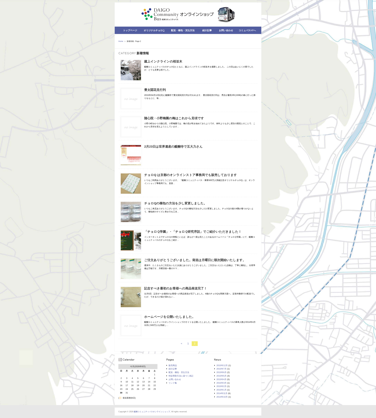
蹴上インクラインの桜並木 (163, 61)
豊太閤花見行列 (155, 89)
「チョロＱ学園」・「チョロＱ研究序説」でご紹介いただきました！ (192, 231)
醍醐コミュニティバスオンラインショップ (152, 412)
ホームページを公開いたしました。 (169, 316)
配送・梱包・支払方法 (183, 30)
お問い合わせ (226, 30)
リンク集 (173, 383)
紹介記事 (207, 30)
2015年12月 (222, 365)
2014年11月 (221, 393)
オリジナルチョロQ (154, 30)
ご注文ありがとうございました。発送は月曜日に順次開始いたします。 (195, 260)
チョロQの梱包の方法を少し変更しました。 (175, 203)
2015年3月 (221, 383)
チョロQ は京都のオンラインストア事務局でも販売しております (190, 175)
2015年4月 (221, 379)
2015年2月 (221, 386)
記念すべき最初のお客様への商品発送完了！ (175, 288)
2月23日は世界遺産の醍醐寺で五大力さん (173, 146)
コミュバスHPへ (247, 30)
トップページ (130, 30)
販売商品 (173, 365)
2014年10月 (222, 397)
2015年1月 (221, 390)
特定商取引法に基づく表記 (181, 376)
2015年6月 (221, 372)
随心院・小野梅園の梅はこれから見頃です (174, 118)
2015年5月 (221, 376)
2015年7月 (221, 369)
